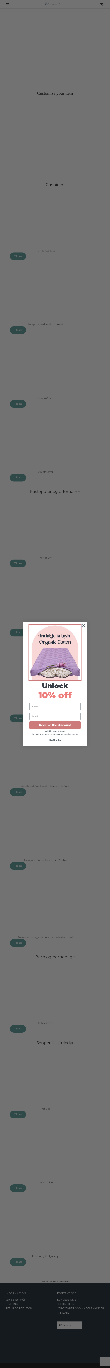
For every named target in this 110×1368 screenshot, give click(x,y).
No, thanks (55, 740)
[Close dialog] (83, 625)
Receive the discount (55, 725)
